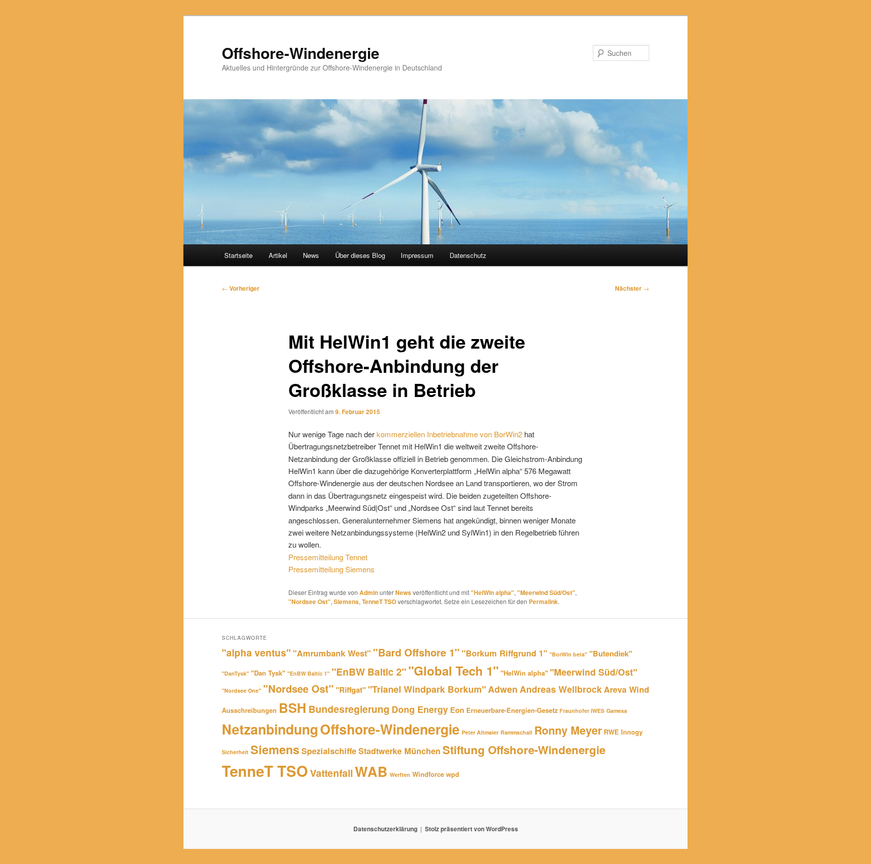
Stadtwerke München (399, 751)
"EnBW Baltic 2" (369, 671)
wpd (452, 774)
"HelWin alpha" (492, 592)
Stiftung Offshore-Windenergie (524, 750)
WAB (371, 771)
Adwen (503, 689)
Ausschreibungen (249, 710)
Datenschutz (468, 255)
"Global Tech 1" (453, 670)
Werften (400, 774)
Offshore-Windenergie (301, 52)
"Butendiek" (610, 653)
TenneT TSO (379, 601)
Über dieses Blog (360, 255)
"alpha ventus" (256, 652)
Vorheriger (241, 288)
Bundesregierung (349, 709)
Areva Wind (626, 689)
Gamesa (616, 710)
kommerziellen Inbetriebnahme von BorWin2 (449, 434)
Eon (457, 709)
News (311, 255)
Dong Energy (420, 709)
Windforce (428, 774)
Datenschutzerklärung (385, 828)
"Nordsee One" (241, 690)
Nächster (632, 288)
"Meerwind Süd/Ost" (546, 592)
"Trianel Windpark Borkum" (427, 689)
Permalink (543, 601)
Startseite (238, 255)
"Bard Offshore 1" (416, 652)
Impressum (417, 255)
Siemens (346, 601)
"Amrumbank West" (332, 653)
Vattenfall (331, 773)
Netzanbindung (270, 729)
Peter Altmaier (480, 732)
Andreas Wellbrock (561, 689)
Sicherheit (235, 752)
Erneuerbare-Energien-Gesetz (511, 710)
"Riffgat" (351, 689)
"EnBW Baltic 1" (308, 673)
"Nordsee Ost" (309, 601)
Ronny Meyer (568, 730)
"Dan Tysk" (268, 673)
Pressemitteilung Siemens (331, 569)
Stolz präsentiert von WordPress (471, 828)
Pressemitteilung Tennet (327, 557)
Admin (368, 592)
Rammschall (516, 732)
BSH (292, 707)
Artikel (278, 255)
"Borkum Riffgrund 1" (504, 653)
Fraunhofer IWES (581, 710)
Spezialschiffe (328, 751)
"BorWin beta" (568, 654)
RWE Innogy (623, 732)
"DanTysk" (235, 673)
